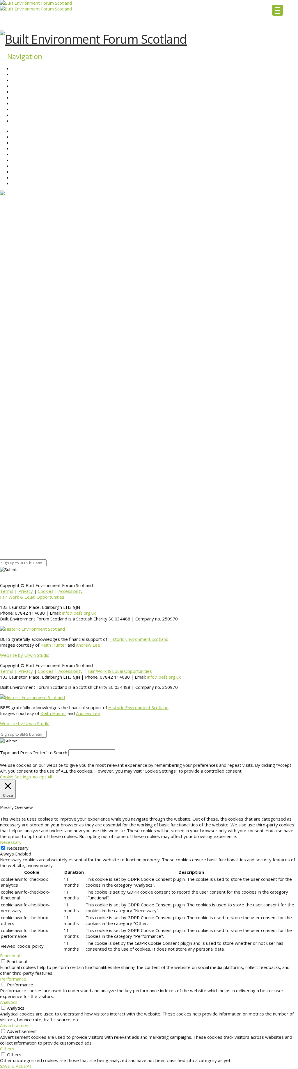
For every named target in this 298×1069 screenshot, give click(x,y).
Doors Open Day (174, 466)
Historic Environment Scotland (138, 639)
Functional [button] (10, 955)
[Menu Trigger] (277, 10)
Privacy (25, 591)
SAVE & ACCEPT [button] (16, 1066)
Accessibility (70, 591)
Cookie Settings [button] (15, 777)
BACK (5, 520)
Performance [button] (13, 979)
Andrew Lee (88, 645)
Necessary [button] (11, 842)
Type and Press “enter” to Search (33, 752)
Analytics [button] (8, 1002)
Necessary (18, 848)
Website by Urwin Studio (24, 655)
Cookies (46, 591)
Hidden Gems (216, 461)
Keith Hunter (53, 645)
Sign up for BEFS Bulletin (24, 546)
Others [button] (7, 1049)
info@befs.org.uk (79, 613)
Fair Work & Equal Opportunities (32, 597)
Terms (6, 591)
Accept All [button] (42, 777)
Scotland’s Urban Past (179, 427)
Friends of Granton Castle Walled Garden (180, 277)
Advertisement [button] (15, 1025)
